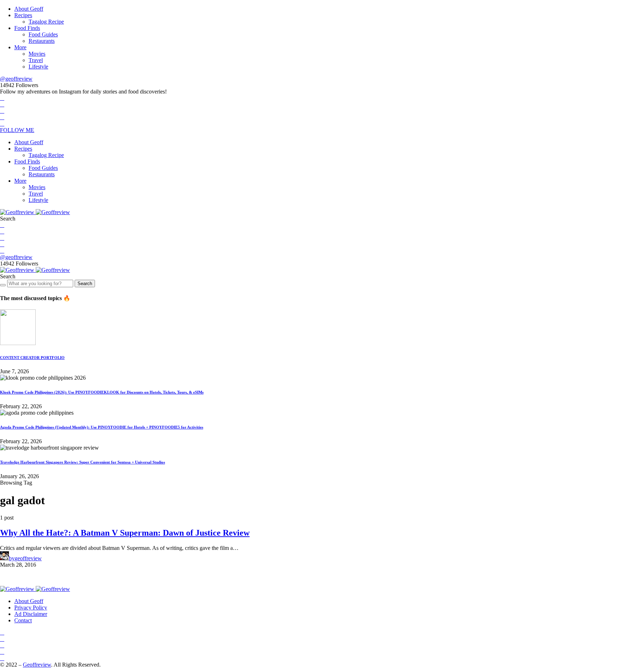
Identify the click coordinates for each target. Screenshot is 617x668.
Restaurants (42, 41)
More (20, 47)
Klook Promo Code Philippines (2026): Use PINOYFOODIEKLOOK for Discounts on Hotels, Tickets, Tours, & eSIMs (102, 392)
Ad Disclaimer (30, 614)
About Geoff (28, 9)
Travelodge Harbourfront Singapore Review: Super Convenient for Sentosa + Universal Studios (82, 462)
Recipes (23, 15)
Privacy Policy (30, 607)
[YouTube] (2, 117)
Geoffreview (37, 665)
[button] (7, 219)
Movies (37, 54)
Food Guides (43, 34)
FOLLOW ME (17, 130)
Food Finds (27, 28)
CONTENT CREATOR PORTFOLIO (32, 357)
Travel (36, 60)
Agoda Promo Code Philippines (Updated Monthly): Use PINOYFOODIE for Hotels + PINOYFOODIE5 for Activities (101, 427)
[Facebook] (2, 98)
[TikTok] (2, 124)
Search (84, 283)
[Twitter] (2, 104)
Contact (23, 620)
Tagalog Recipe (46, 22)
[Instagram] (2, 111)
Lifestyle (38, 67)
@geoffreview (16, 79)
